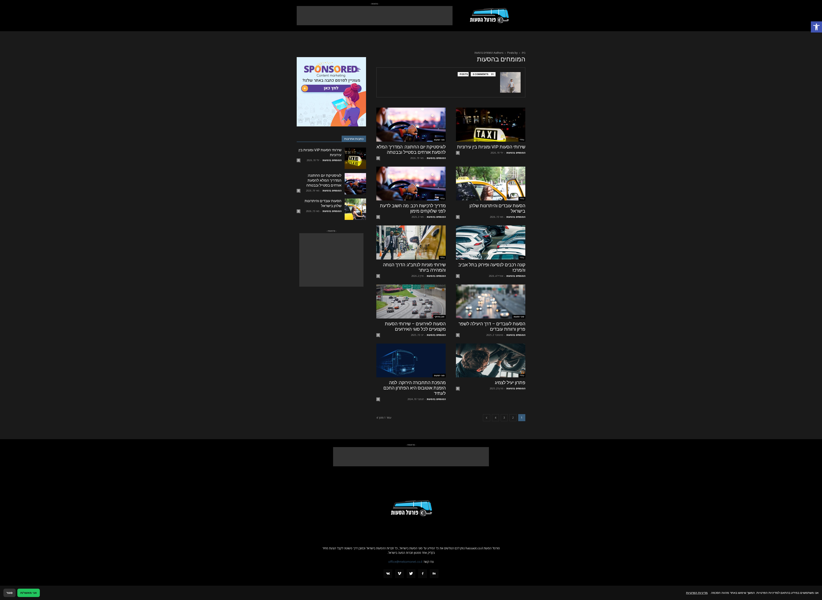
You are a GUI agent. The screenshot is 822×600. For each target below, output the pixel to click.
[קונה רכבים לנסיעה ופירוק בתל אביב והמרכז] (490, 242)
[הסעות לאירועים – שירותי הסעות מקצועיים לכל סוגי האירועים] (411, 301)
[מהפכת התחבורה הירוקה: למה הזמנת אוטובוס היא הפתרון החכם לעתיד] (411, 361)
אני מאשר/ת (28, 592)
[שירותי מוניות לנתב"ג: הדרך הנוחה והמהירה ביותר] (411, 242)
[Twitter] (411, 573)
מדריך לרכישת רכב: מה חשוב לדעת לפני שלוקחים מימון (413, 208)
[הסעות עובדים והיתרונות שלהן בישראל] (490, 184)
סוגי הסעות (439, 139)
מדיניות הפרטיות (697, 592)
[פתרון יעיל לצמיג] (490, 361)
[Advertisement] (375, 15)
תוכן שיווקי (439, 316)
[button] (816, 27)
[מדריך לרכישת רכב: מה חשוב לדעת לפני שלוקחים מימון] (411, 184)
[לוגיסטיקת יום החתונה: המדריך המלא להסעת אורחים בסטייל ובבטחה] (411, 125)
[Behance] (434, 573)
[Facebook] (422, 573)
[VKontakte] (388, 573)
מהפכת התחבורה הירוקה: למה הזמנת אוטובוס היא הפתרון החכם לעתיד (414, 388)
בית (523, 53)
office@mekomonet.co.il (405, 562)
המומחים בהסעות (515, 152)
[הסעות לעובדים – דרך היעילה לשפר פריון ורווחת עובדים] (490, 301)
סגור (9, 592)
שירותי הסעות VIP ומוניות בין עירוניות (491, 147)
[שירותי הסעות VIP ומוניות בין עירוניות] (490, 125)
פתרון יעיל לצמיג (510, 382)
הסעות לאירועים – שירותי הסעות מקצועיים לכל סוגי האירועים (415, 326)
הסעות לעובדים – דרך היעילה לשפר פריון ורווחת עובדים (492, 326)
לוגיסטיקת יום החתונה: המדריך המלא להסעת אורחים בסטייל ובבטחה (411, 149)
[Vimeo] (399, 573)
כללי (522, 139)
